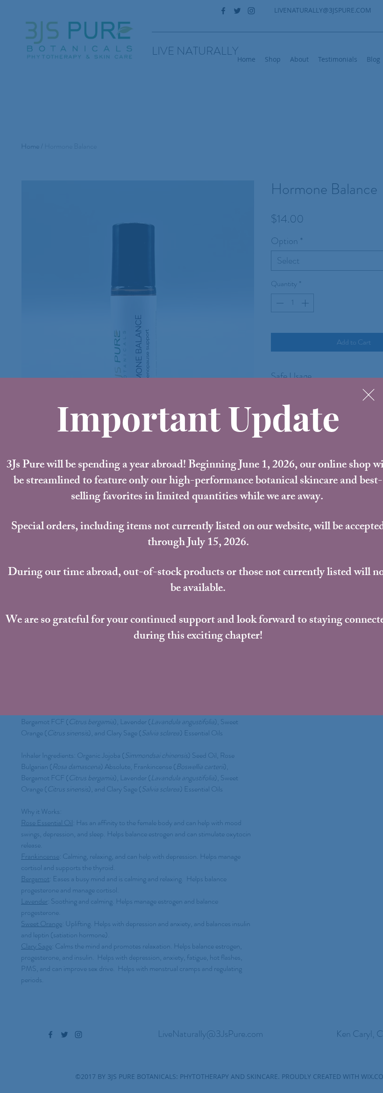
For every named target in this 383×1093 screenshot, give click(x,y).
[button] (369, 395)
